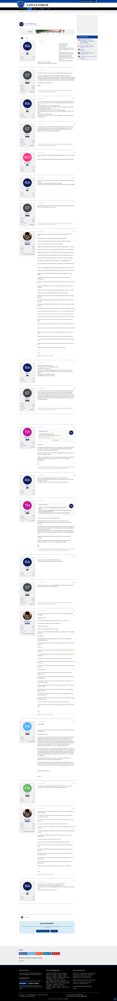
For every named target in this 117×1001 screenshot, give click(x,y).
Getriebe (55, 977)
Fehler (64, 976)
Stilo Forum (90, 974)
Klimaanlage (49, 978)
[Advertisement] (47, 18)
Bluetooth (54, 973)
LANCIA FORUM (37, 5)
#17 (74, 721)
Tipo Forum (75, 973)
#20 (74, 881)
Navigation (62, 981)
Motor (47, 981)
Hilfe (64, 977)
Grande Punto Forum (77, 976)
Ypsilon (67, 987)
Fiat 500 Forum (91, 973)
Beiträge (22, 58)
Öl (51, 988)
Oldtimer (48, 983)
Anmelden (54, 931)
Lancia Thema (60, 978)
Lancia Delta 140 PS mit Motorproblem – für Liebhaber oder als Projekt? (87, 41)
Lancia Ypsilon (57, 980)
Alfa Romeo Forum (84, 983)
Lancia (54, 978)
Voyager (58, 987)
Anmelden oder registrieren (87, 1)
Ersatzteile (54, 976)
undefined (48, 987)
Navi (58, 981)
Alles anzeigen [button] (56, 440)
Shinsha (81, 54)
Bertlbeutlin (82, 47)
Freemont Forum (87, 976)
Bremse (59, 973)
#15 (74, 582)
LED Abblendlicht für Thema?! (87, 53)
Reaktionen (23, 85)
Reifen (64, 983)
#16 (74, 610)
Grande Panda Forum (86, 977)
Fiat (51, 977)
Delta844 (82, 59)
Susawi (81, 44)
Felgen (47, 977)
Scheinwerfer (49, 984)
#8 (74, 231)
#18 (74, 783)
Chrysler (48, 974)
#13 (74, 500)
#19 (74, 808)
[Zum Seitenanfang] (115, 999)
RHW (68, 983)
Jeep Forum (89, 982)
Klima (67, 977)
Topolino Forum (76, 977)
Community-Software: (75, 994)
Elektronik (48, 976)
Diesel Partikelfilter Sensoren (87, 46)
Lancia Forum (76, 983)
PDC (52, 983)
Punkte (22, 56)
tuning (58, 985)
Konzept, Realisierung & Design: (76, 996)
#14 (74, 557)
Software (55, 984)
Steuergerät (48, 985)
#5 (74, 152)
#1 (74, 41)
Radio (60, 983)
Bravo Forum (84, 974)
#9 (74, 362)
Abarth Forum (82, 982)
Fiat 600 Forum (76, 974)
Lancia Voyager (49, 980)
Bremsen (64, 973)
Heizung (60, 977)
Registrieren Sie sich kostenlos (53, 926)
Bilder (22, 249)
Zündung (48, 988)
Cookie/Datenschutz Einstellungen (27, 996)
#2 (74, 70)
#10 (74, 388)
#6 (74, 177)
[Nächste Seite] (27, 38)
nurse (67, 981)
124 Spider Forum (83, 973)
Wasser (63, 987)
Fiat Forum (75, 982)
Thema (54, 985)
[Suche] (96, 1)
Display (59, 974)
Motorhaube (53, 981)
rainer (27, 25)
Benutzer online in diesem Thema (30, 958)
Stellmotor (60, 984)
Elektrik (64, 974)
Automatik (48, 973)
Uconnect (63, 985)
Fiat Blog (75, 988)
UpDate (53, 987)
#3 (74, 98)
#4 (74, 124)
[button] (23, 953)
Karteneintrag (23, 90)
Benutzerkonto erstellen (43, 931)
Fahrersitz (60, 976)
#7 (74, 203)
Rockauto (82, 49)
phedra (56, 983)
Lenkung (64, 980)
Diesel (55, 974)
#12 (74, 475)
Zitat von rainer (43, 431)
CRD (52, 974)
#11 (74, 427)
